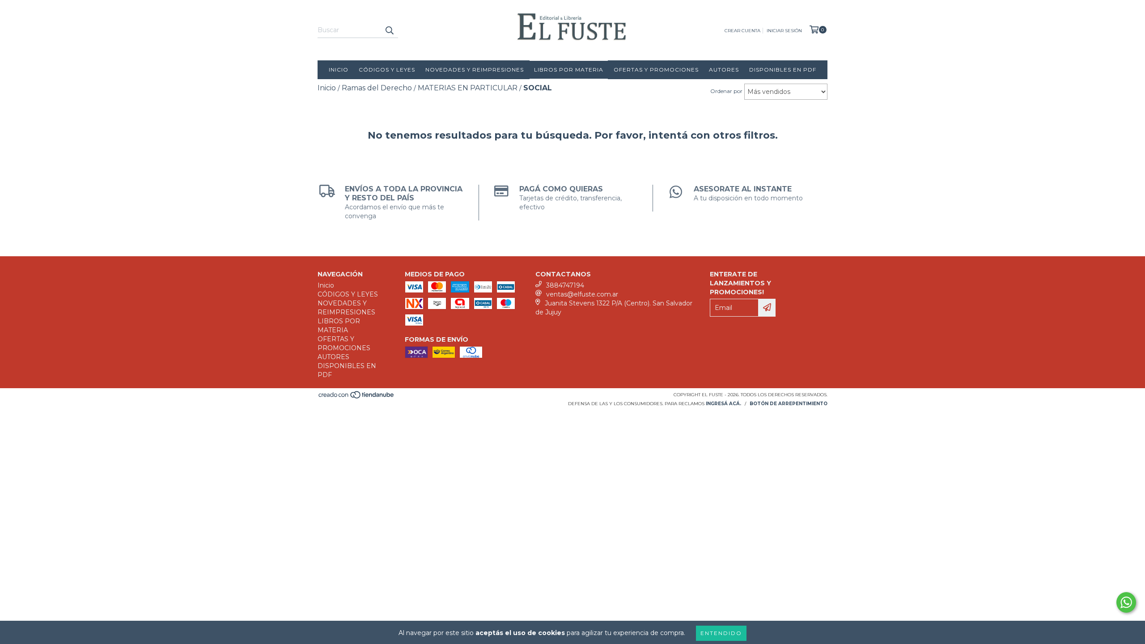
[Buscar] (389, 30)
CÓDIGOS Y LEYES (387, 69)
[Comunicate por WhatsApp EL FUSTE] (1126, 602)
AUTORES (724, 69)
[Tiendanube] (357, 397)
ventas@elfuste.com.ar (582, 294)
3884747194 (565, 285)
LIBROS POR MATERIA (568, 69)
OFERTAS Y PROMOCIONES (656, 69)
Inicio (338, 69)
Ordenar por (726, 91)
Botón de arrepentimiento (788, 404)
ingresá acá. (723, 404)
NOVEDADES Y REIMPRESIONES (474, 69)
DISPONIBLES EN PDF (782, 69)
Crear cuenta (742, 31)
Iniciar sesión (784, 31)
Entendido (721, 633)
